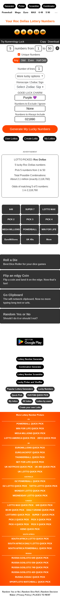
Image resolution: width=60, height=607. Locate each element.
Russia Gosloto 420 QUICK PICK (30, 572)
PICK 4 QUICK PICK (19, 524)
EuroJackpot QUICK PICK (30, 452)
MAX (33, 12)
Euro (25, 12)
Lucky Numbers (45, 389)
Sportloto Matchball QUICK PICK (30, 582)
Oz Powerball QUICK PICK (30, 481)
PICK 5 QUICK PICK (41, 524)
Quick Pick (17, 395)
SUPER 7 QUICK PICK (43, 514)
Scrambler (34, 6)
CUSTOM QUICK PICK (37, 395)
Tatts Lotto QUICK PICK (43, 486)
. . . (56, 12)
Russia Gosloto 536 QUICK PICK (30, 562)
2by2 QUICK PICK (46, 438)
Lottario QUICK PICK (18, 514)
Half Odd (41, 60)
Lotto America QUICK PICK (19, 438)
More (49, 239)
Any (16, 60)
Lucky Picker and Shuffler (30, 382)
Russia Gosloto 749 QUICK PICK (30, 567)
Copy (43, 41)
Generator (9, 6)
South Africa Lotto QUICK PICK (30, 538)
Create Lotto (31, 138)
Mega (18, 12)
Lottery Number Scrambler (30, 374)
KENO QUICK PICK (30, 529)
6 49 (41, 12)
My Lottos (49, 138)
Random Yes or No (11, 592)
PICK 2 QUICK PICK (19, 519)
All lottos (27, 401)
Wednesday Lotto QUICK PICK (30, 495)
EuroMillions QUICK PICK (30, 447)
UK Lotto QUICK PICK (30, 471)
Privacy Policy (24, 595)
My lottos (13, 401)
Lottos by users (44, 401)
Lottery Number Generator (30, 359)
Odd (23, 60)
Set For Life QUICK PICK (30, 462)
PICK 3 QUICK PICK (41, 519)
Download (53, 41)
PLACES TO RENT (41, 595)
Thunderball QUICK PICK (30, 457)
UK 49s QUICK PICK (45, 467)
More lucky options (29, 76)
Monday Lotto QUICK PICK (30, 491)
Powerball (7, 12)
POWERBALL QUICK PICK (30, 423)
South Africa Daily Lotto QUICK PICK (30, 543)
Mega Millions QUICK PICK (30, 433)
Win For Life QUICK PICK (30, 428)
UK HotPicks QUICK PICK (19, 467)
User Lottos (11, 138)
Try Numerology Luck (12, 41)
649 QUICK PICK (44, 505)
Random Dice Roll (31, 592)
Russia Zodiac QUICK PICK (30, 577)
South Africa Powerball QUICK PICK (30, 548)
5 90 (48, 12)
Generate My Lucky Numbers (30, 129)
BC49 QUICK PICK (15, 510)
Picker (22, 6)
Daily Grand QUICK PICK (40, 510)
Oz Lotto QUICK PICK (15, 486)
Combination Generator (30, 367)
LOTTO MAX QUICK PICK (20, 505)
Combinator (49, 6)
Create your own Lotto (30, 407)
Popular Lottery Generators (20, 389)
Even (31, 60)
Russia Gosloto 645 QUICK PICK (30, 558)
